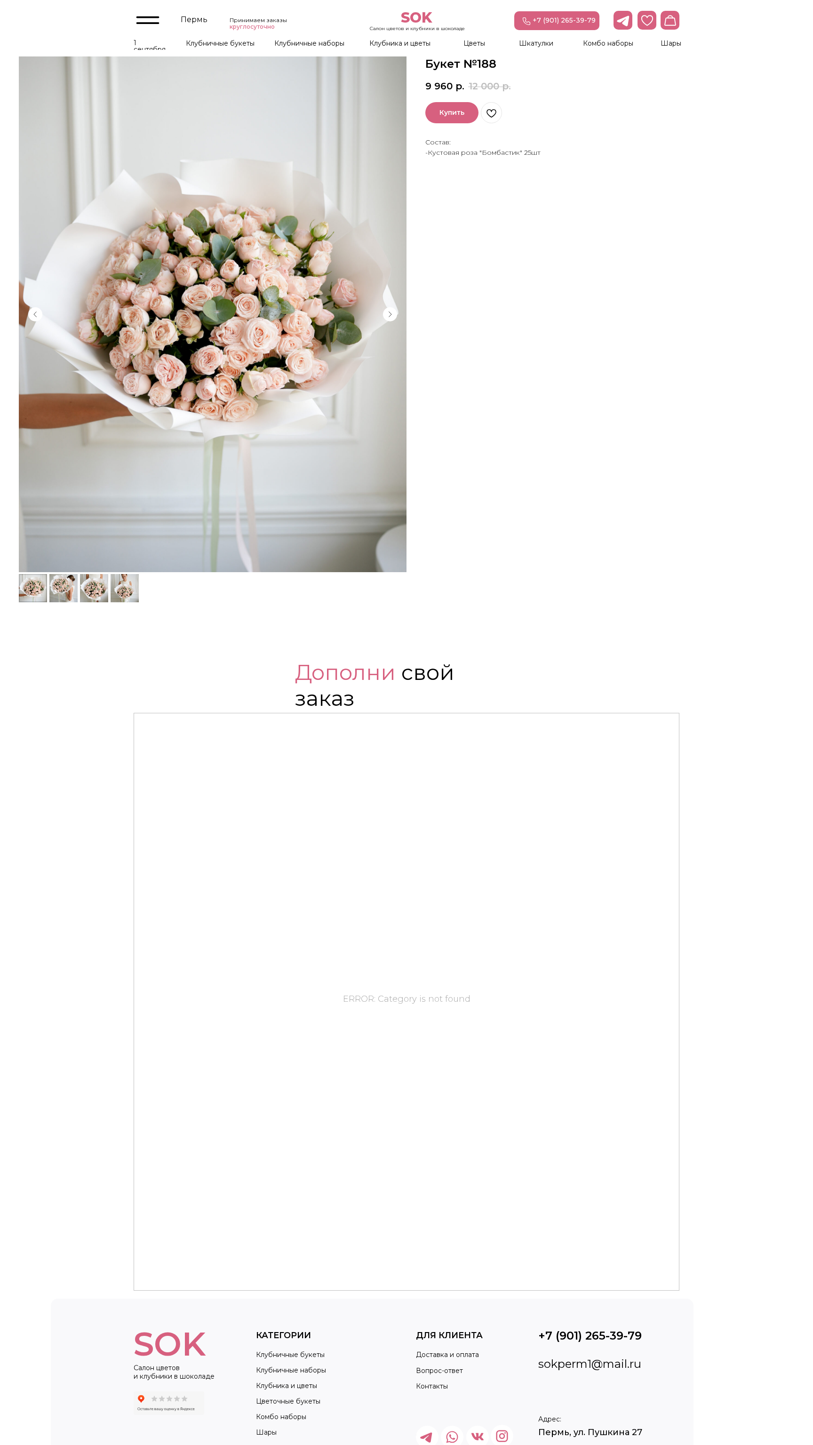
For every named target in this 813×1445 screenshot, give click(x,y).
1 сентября (150, 46)
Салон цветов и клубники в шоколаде (417, 28)
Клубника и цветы (399, 43)
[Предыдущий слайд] (35, 314)
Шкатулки (536, 43)
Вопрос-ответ (439, 1370)
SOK (416, 17)
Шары (671, 43)
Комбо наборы (608, 43)
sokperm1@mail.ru (589, 1364)
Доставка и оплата (447, 1354)
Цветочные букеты (288, 1401)
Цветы (474, 43)
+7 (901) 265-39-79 (564, 20)
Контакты (432, 1386)
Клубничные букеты (220, 43)
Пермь (194, 19)
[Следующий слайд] (390, 314)
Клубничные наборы (309, 43)
